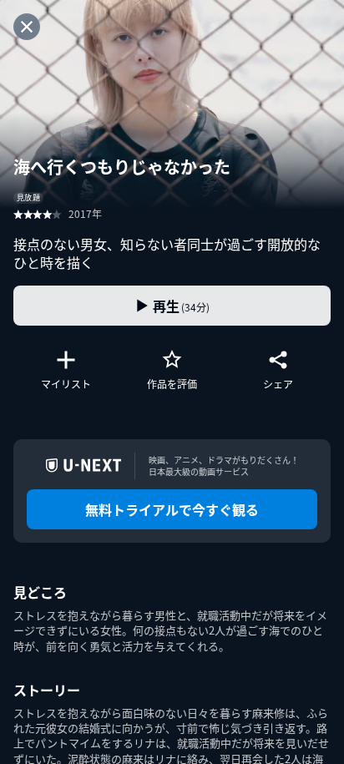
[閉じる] (26, 26)
